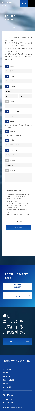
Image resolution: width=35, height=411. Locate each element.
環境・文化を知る (8, 380)
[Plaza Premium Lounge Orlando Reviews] (6, 245)
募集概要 (6, 383)
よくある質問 (7, 387)
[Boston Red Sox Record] (6, 243)
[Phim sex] (5, 239)
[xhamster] (5, 235)
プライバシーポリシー (9, 402)
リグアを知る (7, 369)
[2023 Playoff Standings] (6, 249)
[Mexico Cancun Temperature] (6, 241)
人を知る (6, 373)
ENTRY (24, 3)
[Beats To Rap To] (5, 247)
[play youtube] (5, 233)
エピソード (6, 376)
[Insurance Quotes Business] (6, 240)
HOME (6, 27)
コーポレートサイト (9, 399)
